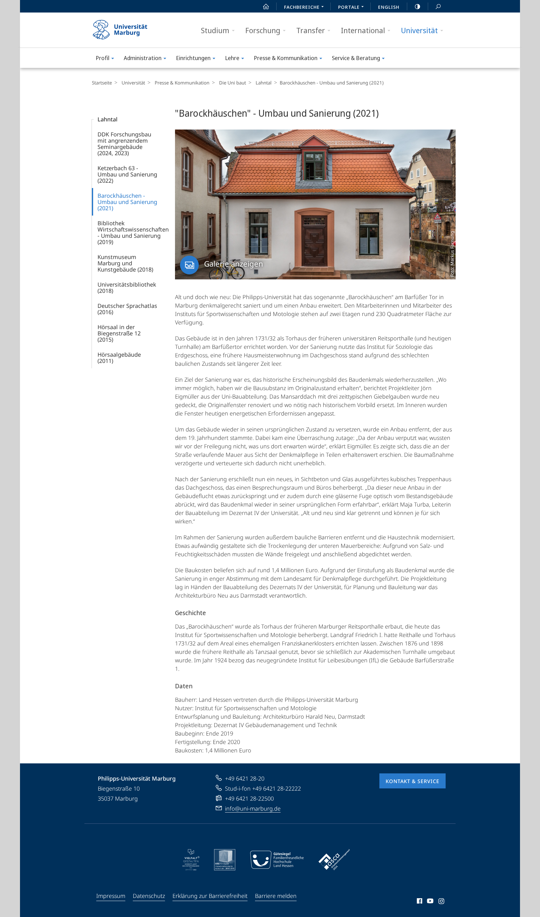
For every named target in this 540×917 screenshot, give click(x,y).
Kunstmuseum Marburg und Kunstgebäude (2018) (125, 263)
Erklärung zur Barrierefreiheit (210, 895)
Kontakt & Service (412, 781)
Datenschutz (149, 895)
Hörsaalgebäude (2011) (119, 357)
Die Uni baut (232, 82)
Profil (102, 58)
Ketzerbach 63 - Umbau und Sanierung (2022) (127, 174)
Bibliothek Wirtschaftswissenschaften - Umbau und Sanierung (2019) (133, 232)
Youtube (429, 902)
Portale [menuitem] (349, 7)
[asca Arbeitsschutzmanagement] (334, 859)
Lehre (232, 58)
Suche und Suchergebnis (438, 6)
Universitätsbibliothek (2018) (127, 287)
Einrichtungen (193, 58)
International (363, 30)
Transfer (310, 30)
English (388, 7)
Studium (215, 30)
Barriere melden (276, 895)
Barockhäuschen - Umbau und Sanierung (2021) (127, 202)
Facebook (419, 902)
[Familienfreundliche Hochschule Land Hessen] (277, 859)
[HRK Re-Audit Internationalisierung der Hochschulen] (224, 859)
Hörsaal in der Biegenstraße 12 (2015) (119, 333)
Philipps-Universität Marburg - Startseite (131, 30)
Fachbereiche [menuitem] (302, 7)
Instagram (442, 902)
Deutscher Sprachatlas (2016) (127, 309)
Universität (419, 30)
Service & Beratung (356, 58)
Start (266, 6)
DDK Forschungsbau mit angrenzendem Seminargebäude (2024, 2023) (124, 143)
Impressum (110, 895)
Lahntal (264, 82)
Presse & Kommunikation (286, 58)
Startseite (102, 82)
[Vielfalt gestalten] (191, 859)
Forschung (262, 30)
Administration (143, 58)
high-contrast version (417, 6)
